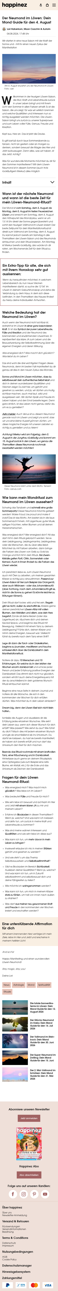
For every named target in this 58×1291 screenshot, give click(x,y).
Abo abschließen (29, 1174)
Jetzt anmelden (29, 1118)
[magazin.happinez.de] (14, 5)
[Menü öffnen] (54, 5)
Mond (31, 985)
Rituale (7, 992)
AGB (4, 1257)
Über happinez (12, 1207)
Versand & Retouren (15, 1221)
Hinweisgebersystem (16, 1271)
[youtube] (45, 1194)
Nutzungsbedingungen (17, 1251)
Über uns (7, 1213)
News (6, 985)
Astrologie (18, 985)
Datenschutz (9, 1243)
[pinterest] (34, 1194)
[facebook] (13, 1194)
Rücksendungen (11, 1227)
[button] (29, 182)
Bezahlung (8, 1232)
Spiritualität (44, 985)
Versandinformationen (14, 1229)
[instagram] (23, 1194)
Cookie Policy (9, 1260)
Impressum (8, 1246)
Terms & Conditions (15, 1238)
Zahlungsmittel (12, 1278)
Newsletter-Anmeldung (14, 1215)
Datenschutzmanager (17, 1265)
